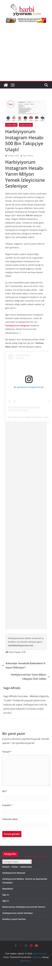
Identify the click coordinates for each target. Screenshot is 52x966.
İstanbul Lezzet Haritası (14, 919)
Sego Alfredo (28, 155)
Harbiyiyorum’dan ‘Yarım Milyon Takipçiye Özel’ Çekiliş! (28, 676)
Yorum (7, 751)
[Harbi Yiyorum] (5, 85)
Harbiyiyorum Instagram (17, 325)
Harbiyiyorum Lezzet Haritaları (17, 913)
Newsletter (7, 888)
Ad (4, 791)
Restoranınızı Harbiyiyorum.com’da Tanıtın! (23, 906)
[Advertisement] (26, 54)
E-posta (7, 805)
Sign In (5, 894)
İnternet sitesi (9, 819)
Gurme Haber (11, 125)
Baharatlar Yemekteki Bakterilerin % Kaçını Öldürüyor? (25, 665)
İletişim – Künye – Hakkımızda (17, 866)
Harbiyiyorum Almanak (13, 872)
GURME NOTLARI (26, 125)
